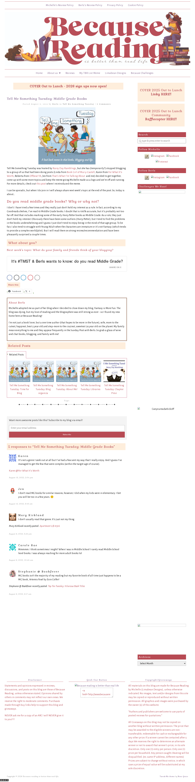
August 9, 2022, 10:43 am (21, 560)
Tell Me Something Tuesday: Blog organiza (43, 389)
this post (41, 183)
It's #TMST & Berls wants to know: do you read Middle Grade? (67, 261)
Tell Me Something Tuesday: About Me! (67, 387)
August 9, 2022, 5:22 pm (20, 534)
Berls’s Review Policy (90, 5)
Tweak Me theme (167, 776)
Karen (23, 456)
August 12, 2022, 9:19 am (21, 504)
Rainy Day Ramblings (64, 168)
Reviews (70, 73)
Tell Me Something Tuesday (78, 104)
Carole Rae (28, 545)
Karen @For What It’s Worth (24, 470)
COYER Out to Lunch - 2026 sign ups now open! (68, 86)
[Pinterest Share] (30, 277)
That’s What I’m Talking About (68, 176)
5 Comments (104, 104)
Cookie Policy (135, 5)
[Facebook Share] (9, 277)
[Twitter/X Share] (16, 277)
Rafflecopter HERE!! (161, 119)
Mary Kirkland (31, 515)
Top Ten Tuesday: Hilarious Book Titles (66, 586)
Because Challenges (142, 73)
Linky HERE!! (161, 94)
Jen (21, 489)
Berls (55, 104)
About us (53, 73)
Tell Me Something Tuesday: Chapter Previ (114, 389)
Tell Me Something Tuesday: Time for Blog (20, 389)
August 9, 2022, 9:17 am (20, 594)
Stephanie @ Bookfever (38, 571)
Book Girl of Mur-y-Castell (81, 172)
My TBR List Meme (89, 73)
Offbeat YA (35, 176)
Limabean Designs (115, 73)
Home (39, 73)
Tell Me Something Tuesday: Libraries (91, 387)
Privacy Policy (115, 5)
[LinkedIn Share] (23, 277)
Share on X (115, 267)
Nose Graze (183, 776)
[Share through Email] (37, 277)
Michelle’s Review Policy (60, 5)
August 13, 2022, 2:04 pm (21, 477)
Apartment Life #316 (50, 526)
